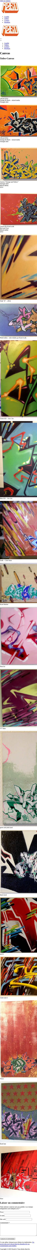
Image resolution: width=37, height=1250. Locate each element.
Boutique (7, 22)
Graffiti (6, 17)
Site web (2, 1219)
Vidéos (6, 18)
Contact (6, 20)
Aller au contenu (5, 1)
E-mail (2, 1215)
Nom (1, 1212)
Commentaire (5, 1223)
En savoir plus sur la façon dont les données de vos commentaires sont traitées (17, 1244)
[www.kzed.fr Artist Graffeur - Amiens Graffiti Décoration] (10, 13)
